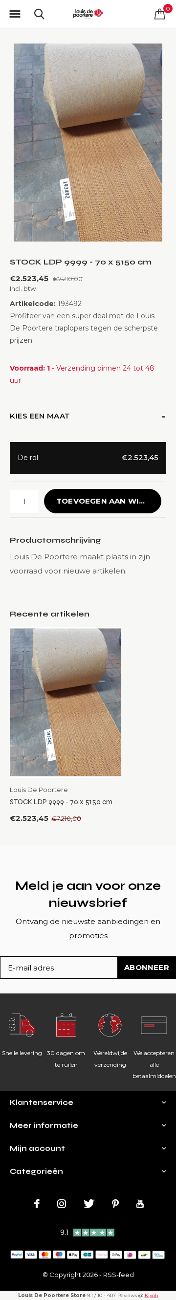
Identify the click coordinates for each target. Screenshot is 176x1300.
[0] (159, 13)
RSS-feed (118, 1274)
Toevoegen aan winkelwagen (108, 501)
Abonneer (146, 967)
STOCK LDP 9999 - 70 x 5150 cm (61, 801)
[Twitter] (89, 1203)
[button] (14, 14)
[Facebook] (37, 1203)
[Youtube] (140, 1203)
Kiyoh (151, 1295)
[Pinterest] (115, 1203)
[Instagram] (61, 1203)
